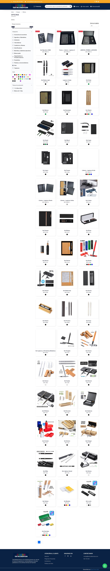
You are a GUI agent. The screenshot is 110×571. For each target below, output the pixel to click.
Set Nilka (45, 471)
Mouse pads (17, 53)
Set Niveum (89, 381)
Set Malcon (46, 110)
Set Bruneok (67, 411)
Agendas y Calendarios (20, 37)
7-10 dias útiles (18, 88)
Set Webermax (67, 290)
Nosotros (47, 556)
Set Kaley (88, 80)
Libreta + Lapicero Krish (88, 170)
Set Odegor (89, 441)
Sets (15, 65)
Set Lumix (88, 501)
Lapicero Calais (67, 80)
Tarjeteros (16, 68)
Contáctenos (48, 561)
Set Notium (67, 441)
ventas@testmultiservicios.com (91, 556)
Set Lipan (88, 140)
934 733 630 (86, 558)
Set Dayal (45, 140)
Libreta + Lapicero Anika (67, 200)
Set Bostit (88, 260)
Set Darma (88, 290)
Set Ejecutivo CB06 (45, 50)
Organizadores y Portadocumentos (18, 56)
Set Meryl (67, 140)
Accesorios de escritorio (20, 34)
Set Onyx (88, 321)
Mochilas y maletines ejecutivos (22, 50)
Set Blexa (88, 230)
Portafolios (17, 60)
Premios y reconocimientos (21, 62)
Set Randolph (67, 110)
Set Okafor (89, 110)
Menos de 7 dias (18, 91)
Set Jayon (45, 170)
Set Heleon (45, 501)
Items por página (94, 23)
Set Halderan (88, 411)
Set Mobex (67, 230)
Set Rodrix (45, 321)
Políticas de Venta (49, 563)
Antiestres (17, 40)
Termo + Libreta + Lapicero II (67, 50)
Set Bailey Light (45, 80)
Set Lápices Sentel (67, 471)
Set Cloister (45, 441)
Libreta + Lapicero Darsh (45, 200)
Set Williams (45, 411)
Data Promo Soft (95, 569)
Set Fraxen (67, 170)
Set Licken (88, 200)
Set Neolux (45, 260)
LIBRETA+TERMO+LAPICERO (88, 50)
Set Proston (67, 321)
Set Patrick (67, 260)
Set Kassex (46, 230)
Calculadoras (17, 42)
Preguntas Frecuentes (50, 558)
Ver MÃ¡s (45, 39)
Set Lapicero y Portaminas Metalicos (45, 351)
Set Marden (67, 501)
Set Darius (88, 471)
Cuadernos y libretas (19, 45)
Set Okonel (45, 290)
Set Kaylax (67, 381)
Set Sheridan (45, 531)
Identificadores (18, 48)
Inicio (12, 12)
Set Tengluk (67, 351)
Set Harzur (45, 381)
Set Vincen (89, 351)
